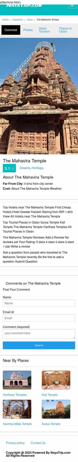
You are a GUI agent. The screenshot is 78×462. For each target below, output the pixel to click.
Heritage (37, 168)
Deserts (25, 168)
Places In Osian (65, 29)
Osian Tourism (44, 29)
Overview (11, 30)
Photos (28, 30)
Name (7, 297)
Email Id (8, 312)
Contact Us (38, 443)
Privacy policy (15, 443)
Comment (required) (16, 327)
